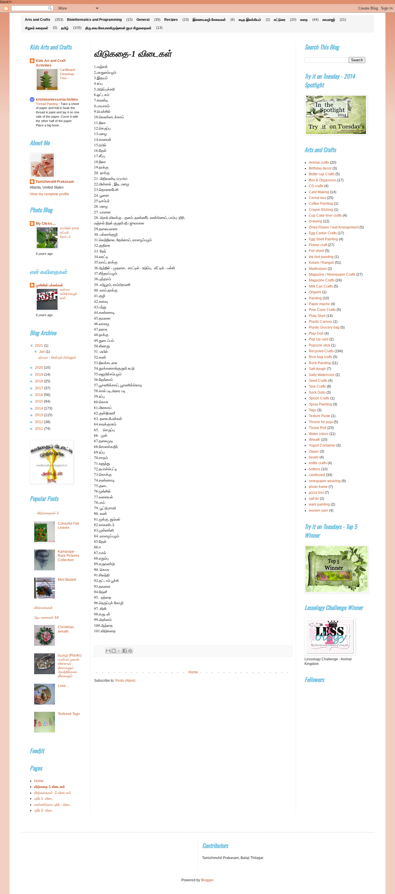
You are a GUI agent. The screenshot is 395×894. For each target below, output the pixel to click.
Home (193, 672)
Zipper (314, 451)
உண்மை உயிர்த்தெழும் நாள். (68, 294)
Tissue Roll (317, 428)
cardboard (317, 475)
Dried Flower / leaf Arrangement (334, 227)
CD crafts (316, 186)
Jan (42, 352)
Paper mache (319, 304)
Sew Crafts (317, 386)
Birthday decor (320, 168)
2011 (39, 429)
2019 (39, 375)
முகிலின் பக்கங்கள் (49, 285)
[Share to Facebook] (125, 651)
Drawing (315, 221)
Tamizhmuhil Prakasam (55, 182)
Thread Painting (47, 104)
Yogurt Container (322, 445)
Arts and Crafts (37, 20)
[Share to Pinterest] (130, 651)
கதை (304, 20)
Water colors (318, 434)
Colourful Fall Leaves (68, 525)
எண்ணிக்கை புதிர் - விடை (52, 805)
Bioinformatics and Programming (94, 20)
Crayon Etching (321, 210)
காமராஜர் (328, 20)
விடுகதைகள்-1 (48, 513)
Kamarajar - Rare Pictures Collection (68, 556)
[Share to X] (119, 651)
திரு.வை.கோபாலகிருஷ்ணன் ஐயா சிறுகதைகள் (118, 28)
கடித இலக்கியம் (250, 20)
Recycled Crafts (321, 351)
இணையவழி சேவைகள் (209, 20)
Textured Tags (69, 714)
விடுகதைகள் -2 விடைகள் (52, 793)
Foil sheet (316, 251)
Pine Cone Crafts (322, 310)
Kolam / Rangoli (321, 263)
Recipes (171, 20)
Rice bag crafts (320, 357)
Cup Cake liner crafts (325, 215)
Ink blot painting (321, 257)
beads (314, 457)
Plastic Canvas (320, 322)
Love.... (63, 686)
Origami (315, 292)
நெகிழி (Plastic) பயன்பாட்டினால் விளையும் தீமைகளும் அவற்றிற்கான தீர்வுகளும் (70, 665)
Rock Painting (320, 363)
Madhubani (318, 269)
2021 (39, 346)
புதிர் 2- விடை (43, 810)
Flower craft (318, 245)
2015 (39, 401)
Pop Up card (318, 339)
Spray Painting (320, 404)
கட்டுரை (279, 20)
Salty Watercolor (322, 375)
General (142, 20)
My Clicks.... (46, 224)
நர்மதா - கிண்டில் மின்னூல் (57, 357)
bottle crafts (318, 463)
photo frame (318, 487)
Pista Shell (317, 316)
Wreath (314, 440)
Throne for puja (321, 422)
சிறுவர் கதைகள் (36, 28)
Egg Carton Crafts (323, 233)
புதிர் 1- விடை (43, 799)
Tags (312, 410)
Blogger (207, 880)
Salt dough (317, 369)
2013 (39, 415)
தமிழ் (65, 28)
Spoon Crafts (319, 398)
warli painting (319, 504)
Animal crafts (319, 163)
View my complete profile (49, 194)
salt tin (314, 499)
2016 (39, 395)
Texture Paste (319, 416)
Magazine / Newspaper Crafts (332, 274)
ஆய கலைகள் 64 (46, 617)
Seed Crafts (318, 381)
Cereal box (317, 198)
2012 (39, 422)
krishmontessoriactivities (57, 99)
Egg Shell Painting (323, 239)
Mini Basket (67, 580)
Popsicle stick (319, 345)
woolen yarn (318, 510)
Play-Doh (316, 333)
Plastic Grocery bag (324, 327)
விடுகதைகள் (43, 608)
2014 (39, 408)
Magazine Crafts (322, 280)
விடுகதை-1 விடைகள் (49, 787)
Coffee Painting (321, 204)
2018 (39, 381)
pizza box (316, 493)
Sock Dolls (317, 392)
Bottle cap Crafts (322, 174)
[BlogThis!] (114, 651)
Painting (315, 298)
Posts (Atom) (125, 681)
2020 (39, 368)
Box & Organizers (322, 180)
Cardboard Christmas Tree (67, 74)
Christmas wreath (66, 629)
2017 (39, 388)
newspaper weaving (325, 481)
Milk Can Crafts (321, 286)
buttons (314, 469)
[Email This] (108, 651)
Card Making (319, 192)
